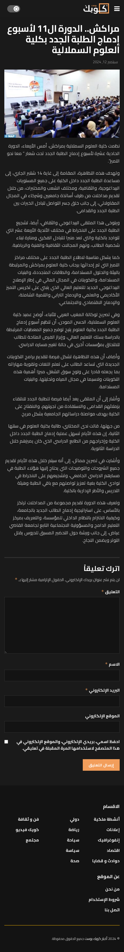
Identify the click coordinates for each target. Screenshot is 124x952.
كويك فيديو (27, 829)
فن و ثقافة (28, 819)
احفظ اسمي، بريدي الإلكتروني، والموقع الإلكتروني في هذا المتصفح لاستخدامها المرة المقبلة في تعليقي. (68, 744)
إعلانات (113, 829)
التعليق (110, 592)
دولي (74, 819)
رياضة (73, 829)
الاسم (112, 664)
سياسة (72, 850)
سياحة (73, 840)
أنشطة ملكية (107, 819)
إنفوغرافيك (109, 840)
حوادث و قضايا (106, 861)
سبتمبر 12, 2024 (105, 61)
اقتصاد (113, 850)
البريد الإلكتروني (102, 690)
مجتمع (32, 840)
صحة (74, 861)
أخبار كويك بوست (96, 938)
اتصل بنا (112, 910)
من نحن (112, 889)
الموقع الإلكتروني (102, 716)
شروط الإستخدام (104, 899)
